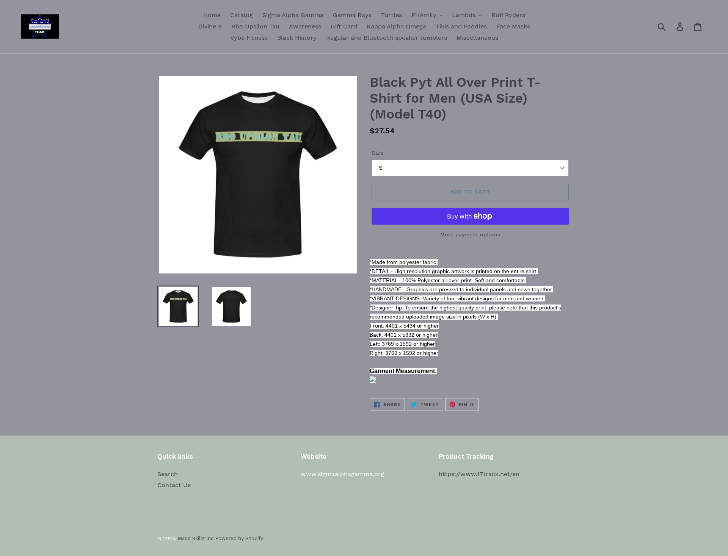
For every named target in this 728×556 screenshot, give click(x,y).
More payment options (470, 234)
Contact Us (174, 485)
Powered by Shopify (239, 538)
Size (378, 152)
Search (167, 474)
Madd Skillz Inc (195, 538)
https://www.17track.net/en (479, 474)
